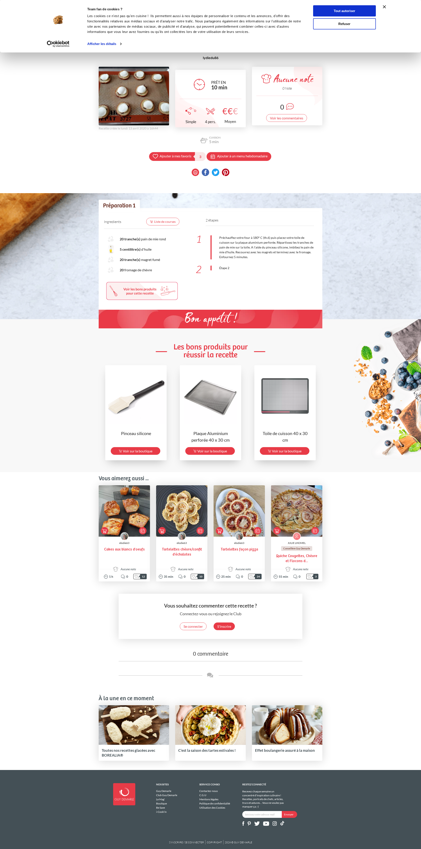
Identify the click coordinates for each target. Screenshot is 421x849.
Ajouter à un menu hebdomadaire (242, 156)
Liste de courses (165, 221)
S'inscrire (224, 626)
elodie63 (124, 543)
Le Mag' (160, 799)
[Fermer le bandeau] (384, 6)
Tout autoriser (344, 11)
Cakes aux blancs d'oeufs (124, 549)
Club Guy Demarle (166, 795)
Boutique (161, 803)
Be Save (160, 807)
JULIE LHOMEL (297, 543)
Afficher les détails (101, 44)
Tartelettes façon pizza (239, 549)
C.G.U (202, 795)
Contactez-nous (208, 791)
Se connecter (193, 626)
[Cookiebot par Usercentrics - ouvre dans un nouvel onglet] (58, 44)
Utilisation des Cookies (212, 807)
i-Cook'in (161, 811)
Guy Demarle (163, 791)
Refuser (344, 24)
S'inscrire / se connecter (186, 842)
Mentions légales (208, 799)
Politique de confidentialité (214, 803)
